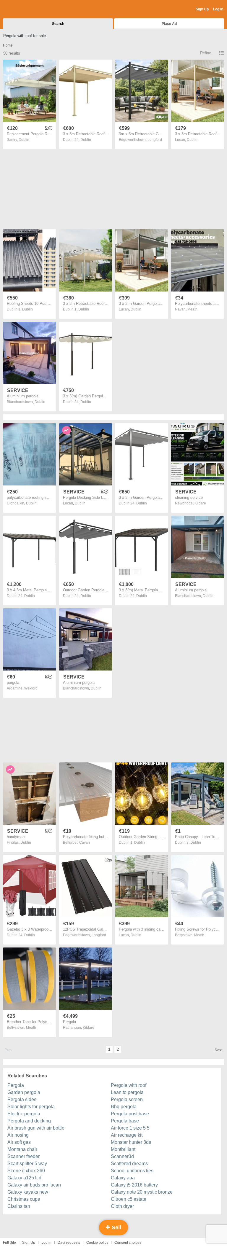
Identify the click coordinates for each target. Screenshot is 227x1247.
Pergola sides (21, 1099)
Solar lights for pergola (31, 1106)
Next (219, 1050)
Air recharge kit (126, 1135)
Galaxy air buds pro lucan (34, 1184)
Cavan (84, 842)
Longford (154, 140)
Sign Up (202, 9)
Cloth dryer (122, 1206)
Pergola (15, 1085)
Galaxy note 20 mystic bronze (142, 1192)
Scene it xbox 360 (26, 1170)
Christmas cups (23, 1199)
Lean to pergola (127, 1092)
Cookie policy (97, 1242)
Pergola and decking (29, 1120)
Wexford (31, 688)
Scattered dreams (129, 1163)
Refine (205, 53)
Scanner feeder (23, 1156)
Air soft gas (19, 1142)
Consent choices (127, 1242)
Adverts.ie (26, 9)
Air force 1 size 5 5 (130, 1127)
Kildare (200, 503)
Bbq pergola (124, 1106)
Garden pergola (23, 1092)
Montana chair (22, 1149)
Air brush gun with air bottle (35, 1127)
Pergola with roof (128, 1085)
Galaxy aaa (123, 1177)
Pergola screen (127, 1099)
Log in (46, 1242)
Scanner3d (122, 1156)
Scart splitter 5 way (27, 1163)
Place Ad (169, 24)
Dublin (24, 140)
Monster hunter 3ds (131, 1142)
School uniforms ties (132, 1170)
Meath (192, 309)
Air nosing (18, 1135)
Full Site (9, 1242)
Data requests (69, 1242)
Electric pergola (23, 1113)
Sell (115, 1227)
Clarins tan (18, 1206)
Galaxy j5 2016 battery (134, 1184)
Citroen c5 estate (128, 1199)
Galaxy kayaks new (27, 1192)
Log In (218, 9)
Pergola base (125, 1120)
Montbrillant (123, 1149)
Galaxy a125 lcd (24, 1177)
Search (58, 24)
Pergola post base (130, 1113)
